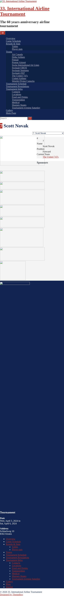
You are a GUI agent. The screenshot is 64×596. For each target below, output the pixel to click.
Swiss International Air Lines (25, 65)
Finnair (15, 60)
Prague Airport (19, 62)
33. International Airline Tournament (24, 11)
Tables (15, 46)
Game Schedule (13, 41)
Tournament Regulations (17, 86)
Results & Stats (13, 44)
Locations (16, 94)
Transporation (18, 99)
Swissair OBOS (19, 68)
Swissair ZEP (18, 73)
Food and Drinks (20, 97)
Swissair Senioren (20, 70)
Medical (15, 102)
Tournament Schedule (16, 83)
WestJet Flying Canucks (23, 81)
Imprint (9, 587)
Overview (10, 38)
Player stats (17, 49)
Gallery (9, 110)
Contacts (16, 91)
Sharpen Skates (19, 105)
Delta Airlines (18, 57)
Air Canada (17, 54)
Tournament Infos (14, 89)
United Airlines (19, 78)
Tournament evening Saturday (26, 107)
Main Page (11, 113)
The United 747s (20, 75)
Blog (8, 584)
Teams (9, 52)
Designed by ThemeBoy (11, 594)
